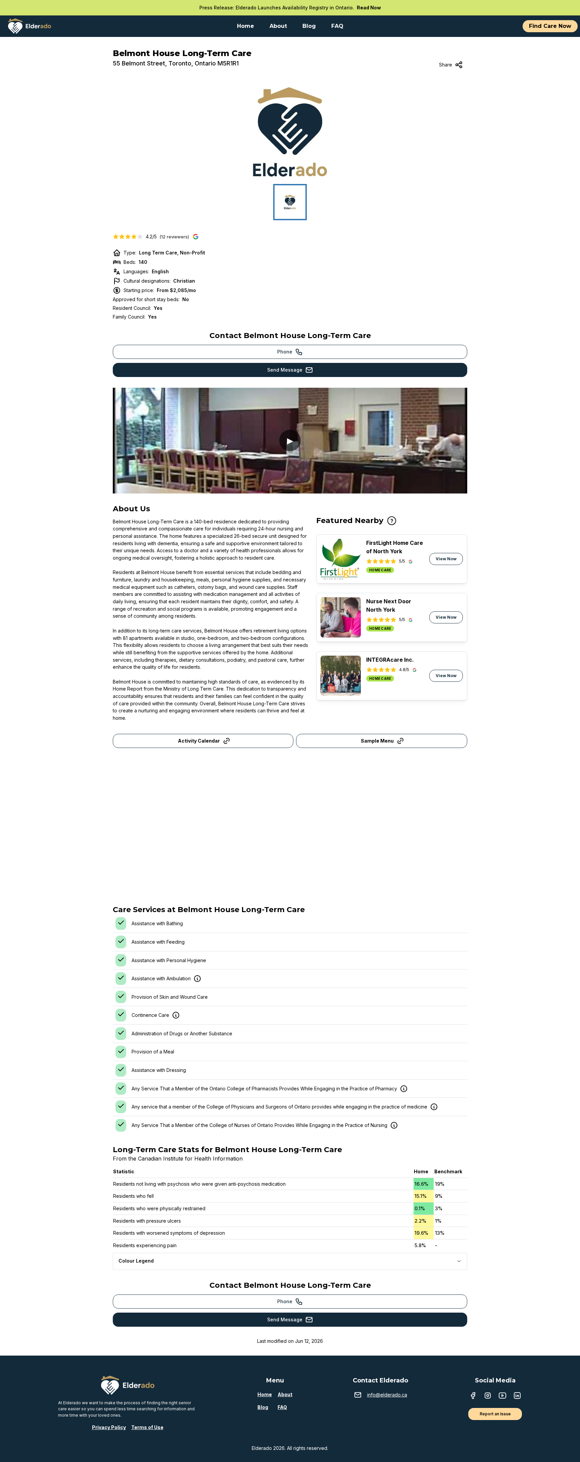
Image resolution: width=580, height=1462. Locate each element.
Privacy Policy (109, 1427)
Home (264, 1394)
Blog (262, 1407)
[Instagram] (487, 1396)
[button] (290, 132)
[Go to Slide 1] (290, 202)
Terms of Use (147, 1427)
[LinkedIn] (517, 1396)
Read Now (369, 7)
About (285, 1394)
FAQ (282, 1407)
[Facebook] (473, 1396)
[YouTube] (502, 1396)
